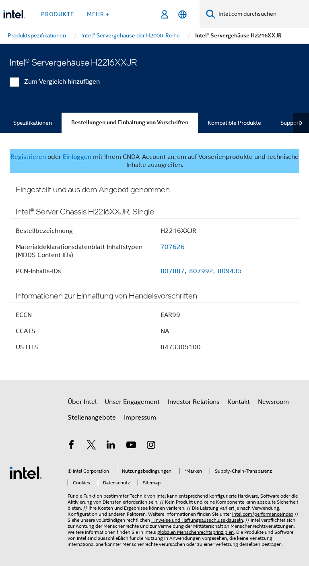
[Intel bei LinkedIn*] (111, 446)
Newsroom (273, 402)
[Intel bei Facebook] (71, 446)
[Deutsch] (182, 14)
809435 (230, 271)
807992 (201, 271)
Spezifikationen (32, 122)
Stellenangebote (92, 418)
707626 (173, 247)
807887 (173, 271)
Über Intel (82, 402)
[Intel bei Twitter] (91, 446)
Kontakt (238, 402)
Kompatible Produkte (234, 122)
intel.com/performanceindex (262, 514)
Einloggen (77, 157)
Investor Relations (193, 402)
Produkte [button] (57, 14)
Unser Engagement (132, 402)
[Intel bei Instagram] (151, 446)
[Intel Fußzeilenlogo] (26, 472)
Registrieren (28, 157)
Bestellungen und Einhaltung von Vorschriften (129, 122)
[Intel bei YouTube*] (131, 446)
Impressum (140, 418)
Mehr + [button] (98, 14)
